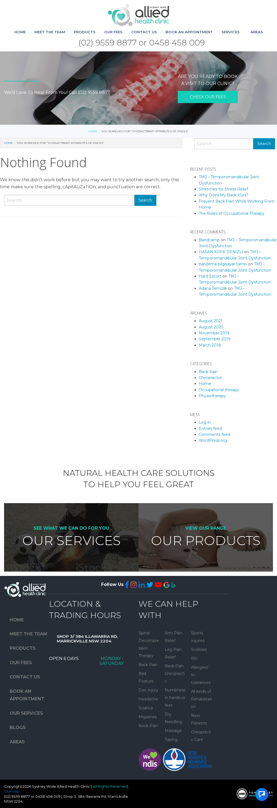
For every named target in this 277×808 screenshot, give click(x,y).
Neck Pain (148, 725)
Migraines (147, 716)
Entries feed (210, 428)
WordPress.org (213, 440)
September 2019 (214, 339)
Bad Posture (146, 677)
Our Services (26, 713)
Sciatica (145, 707)
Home (20, 32)
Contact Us (144, 32)
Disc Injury (148, 690)
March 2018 (210, 345)
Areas (256, 32)
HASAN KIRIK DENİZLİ (221, 251)
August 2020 (211, 327)
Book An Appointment (189, 32)
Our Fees (113, 32)
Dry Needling (173, 718)
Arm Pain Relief (173, 637)
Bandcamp (209, 240)
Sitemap (11, 791)
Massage (173, 730)
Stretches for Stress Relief (223, 189)
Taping (171, 739)
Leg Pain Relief (173, 653)
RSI (194, 658)
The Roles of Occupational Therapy (231, 213)
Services (231, 32)
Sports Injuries (198, 637)
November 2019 (214, 333)
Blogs (18, 727)
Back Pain (208, 371)
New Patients (199, 719)
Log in (205, 422)
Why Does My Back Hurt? (223, 195)
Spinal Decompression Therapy (148, 644)
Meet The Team (49, 32)
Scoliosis (199, 649)
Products (84, 32)
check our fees (208, 96)
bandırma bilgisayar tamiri (223, 264)
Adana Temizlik (213, 288)
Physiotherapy (212, 395)
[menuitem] (20, 32)
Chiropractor (210, 377)
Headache (148, 699)
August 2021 (210, 320)
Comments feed (214, 434)
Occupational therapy (219, 389)
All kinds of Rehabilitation (201, 699)
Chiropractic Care (201, 736)
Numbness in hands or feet (175, 698)
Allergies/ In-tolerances (200, 675)
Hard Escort (210, 276)
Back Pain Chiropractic (175, 674)
